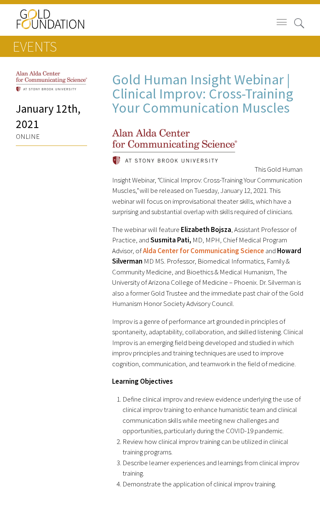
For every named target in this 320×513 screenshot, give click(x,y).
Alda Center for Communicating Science (203, 251)
